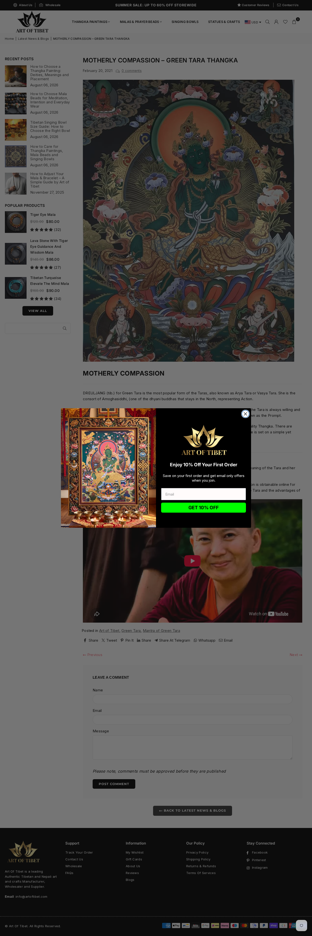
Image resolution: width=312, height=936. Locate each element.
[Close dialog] (245, 414)
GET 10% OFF (203, 507)
